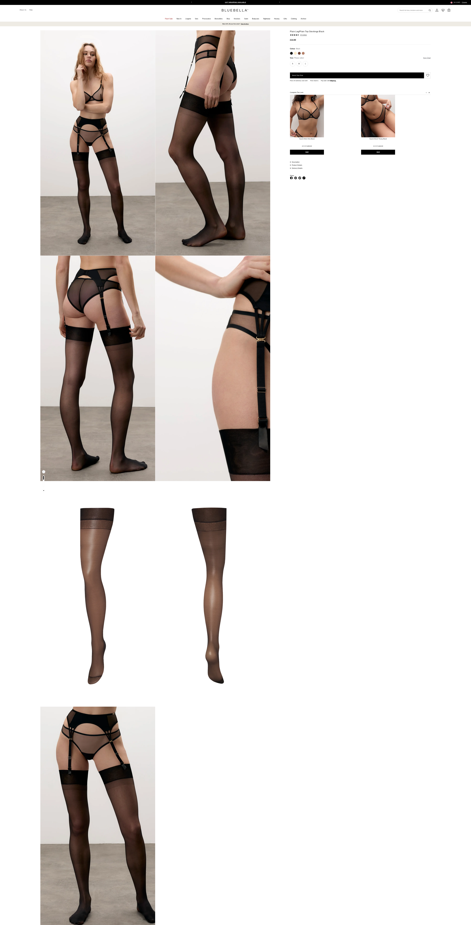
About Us (23, 10)
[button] (280, 2)
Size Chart (427, 58)
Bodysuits (255, 19)
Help (31, 10)
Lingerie (188, 19)
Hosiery (277, 19)
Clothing (294, 19)
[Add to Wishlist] (427, 75)
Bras (228, 19)
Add (306, 152)
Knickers (237, 19)
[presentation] (429, 93)
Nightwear (266, 19)
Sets (196, 19)
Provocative (206, 19)
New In (179, 19)
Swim (246, 19)
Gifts (285, 19)
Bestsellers (219, 19)
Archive (303, 19)
